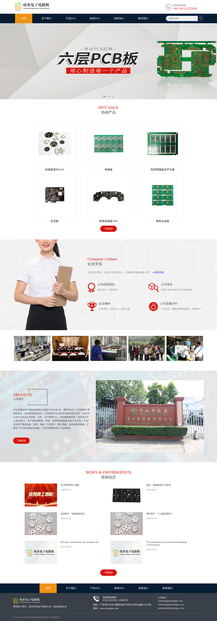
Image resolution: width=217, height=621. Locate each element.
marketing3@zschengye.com (171, 608)
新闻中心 (95, 18)
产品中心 (71, 18)
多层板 (55, 221)
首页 (23, 18)
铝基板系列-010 (54, 169)
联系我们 (143, 18)
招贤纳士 (119, 18)
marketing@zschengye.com (170, 601)
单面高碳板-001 (108, 221)
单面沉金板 (162, 221)
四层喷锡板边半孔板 (162, 169)
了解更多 (108, 228)
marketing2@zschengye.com (171, 604)
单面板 (109, 169)
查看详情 (159, 272)
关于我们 (46, 18)
